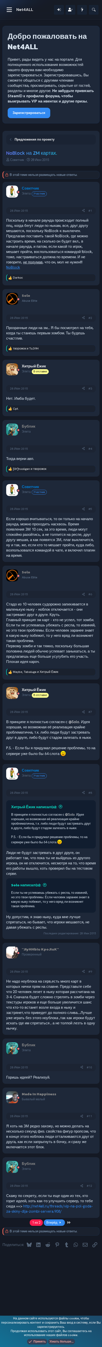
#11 (89, 1116)
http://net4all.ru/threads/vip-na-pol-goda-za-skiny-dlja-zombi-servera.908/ (49, 1209)
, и (35, 672)
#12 (89, 1186)
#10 (89, 1067)
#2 (90, 318)
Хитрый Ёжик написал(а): (34, 807)
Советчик (17, 160)
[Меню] (9, 10)
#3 (90, 389)
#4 (90, 449)
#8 (90, 793)
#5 (90, 509)
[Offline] (18, 192)
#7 (90, 712)
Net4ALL (24, 9)
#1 (90, 211)
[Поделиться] (83, 211)
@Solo (74, 721)
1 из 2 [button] (36, 1222)
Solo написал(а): (26, 885)
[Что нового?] (82, 10)
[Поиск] (94, 10)
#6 (90, 594)
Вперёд (52, 1222)
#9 (90, 972)
